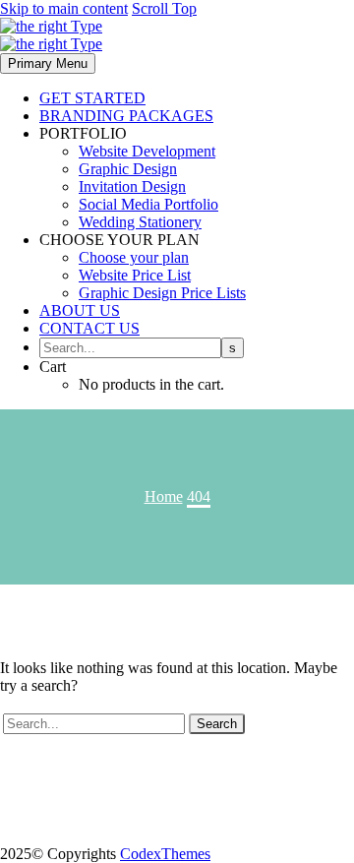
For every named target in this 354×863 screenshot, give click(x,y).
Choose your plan (134, 257)
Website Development (147, 151)
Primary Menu (48, 63)
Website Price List (135, 275)
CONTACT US (89, 328)
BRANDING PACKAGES (126, 115)
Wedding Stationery (140, 222)
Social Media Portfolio (148, 204)
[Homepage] (51, 35)
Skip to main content (64, 8)
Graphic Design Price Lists (162, 292)
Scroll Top (164, 8)
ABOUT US (79, 310)
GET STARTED (92, 98)
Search (217, 723)
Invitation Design (132, 186)
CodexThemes (165, 853)
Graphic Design (128, 168)
